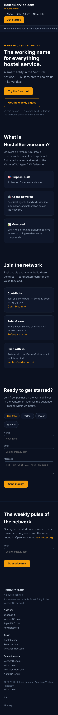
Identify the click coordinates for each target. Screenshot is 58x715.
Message (8, 459)
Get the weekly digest (22, 102)
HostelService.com (19, 6)
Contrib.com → (17, 306)
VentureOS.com (12, 619)
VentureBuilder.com (14, 648)
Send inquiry (16, 484)
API (6, 697)
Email (6, 445)
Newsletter (39, 14)
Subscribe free (17, 563)
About (10, 14)
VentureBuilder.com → (21, 362)
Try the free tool (18, 91)
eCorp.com (9, 614)
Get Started (14, 19)
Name (7, 432)
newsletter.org (44, 537)
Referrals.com (11, 644)
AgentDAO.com (12, 623)
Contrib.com (10, 640)
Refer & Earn (23, 14)
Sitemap (8, 705)
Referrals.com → (18, 334)
